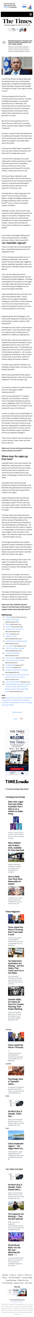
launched (23, 421)
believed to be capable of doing (16, 641)
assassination (15, 396)
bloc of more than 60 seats (21, 350)
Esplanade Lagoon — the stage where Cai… (16, 1146)
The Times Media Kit (14, 1277)
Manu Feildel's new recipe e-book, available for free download (16, 846)
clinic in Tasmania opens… (15, 1081)
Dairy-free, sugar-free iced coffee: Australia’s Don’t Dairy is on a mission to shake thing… (16, 807)
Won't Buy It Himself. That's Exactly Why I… (15, 1187)
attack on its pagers (8, 141)
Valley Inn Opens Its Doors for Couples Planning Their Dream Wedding (16, 1004)
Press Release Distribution (17, 1301)
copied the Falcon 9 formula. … (16, 1047)
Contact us (13, 1275)
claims (4, 196)
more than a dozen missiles (15, 660)
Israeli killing (24, 413)
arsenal (18, 168)
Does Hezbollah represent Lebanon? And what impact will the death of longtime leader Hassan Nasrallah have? (16, 607)
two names (9, 646)
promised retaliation (13, 653)
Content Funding (27, 1277)
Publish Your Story (23, 1280)
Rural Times (28, 1283)
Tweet (15, 719)
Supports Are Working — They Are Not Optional (16, 1216)
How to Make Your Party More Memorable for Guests (15, 880)
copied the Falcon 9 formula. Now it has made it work (16, 931)
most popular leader (9, 503)
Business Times (18, 1283)
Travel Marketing (11, 1280)
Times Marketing (7, 1283)
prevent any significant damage (12, 433)
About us (20, 1275)
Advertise (5, 1275)
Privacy (4, 1277)
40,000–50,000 (11, 636)
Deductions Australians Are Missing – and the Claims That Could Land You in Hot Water (16, 967)
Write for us (28, 1275)
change (27, 86)
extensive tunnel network (14, 629)
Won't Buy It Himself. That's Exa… (15, 1113)
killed (14, 148)
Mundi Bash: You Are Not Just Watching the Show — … (14, 1250)
